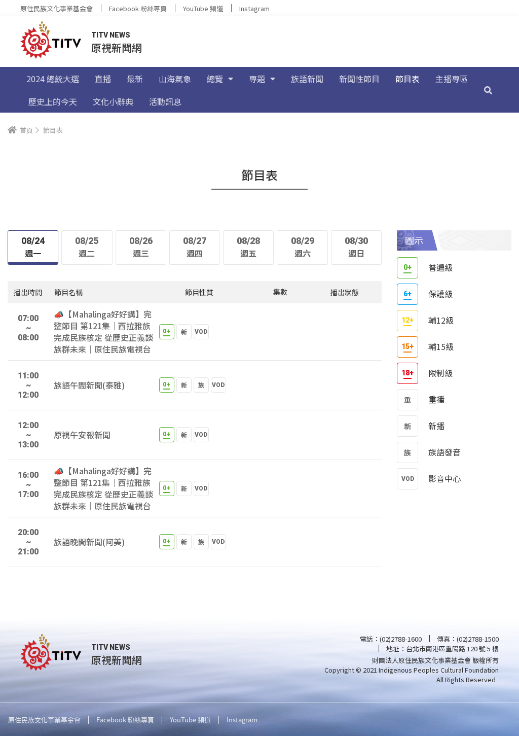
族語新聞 (307, 79)
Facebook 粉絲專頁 (138, 8)
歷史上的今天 (52, 101)
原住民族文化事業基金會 (56, 8)
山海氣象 (175, 79)
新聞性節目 (359, 79)
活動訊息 (165, 101)
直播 (103, 79)
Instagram (254, 8)
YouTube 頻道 (203, 8)
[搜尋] (488, 89)
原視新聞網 (116, 47)
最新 (135, 79)
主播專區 (451, 79)
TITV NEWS (110, 35)
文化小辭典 (113, 101)
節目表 (407, 79)
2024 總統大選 (52, 79)
